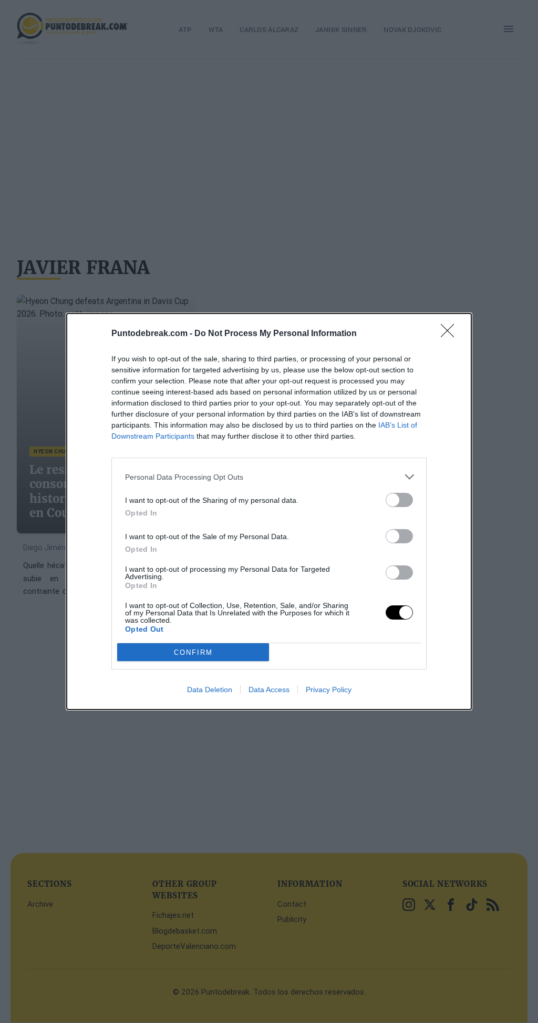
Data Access (269, 689)
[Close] (451, 334)
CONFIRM (193, 652)
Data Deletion (209, 689)
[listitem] (269, 476)
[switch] (399, 500)
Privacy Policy (328, 689)
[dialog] (269, 511)
